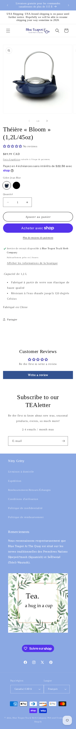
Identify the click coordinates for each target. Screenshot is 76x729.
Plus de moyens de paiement (38, 237)
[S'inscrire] (63, 441)
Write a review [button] (38, 375)
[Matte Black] (16, 185)
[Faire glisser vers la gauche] (29, 120)
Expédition (14, 480)
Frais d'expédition (11, 159)
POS (49, 718)
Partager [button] (12, 319)
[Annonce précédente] (7, 5)
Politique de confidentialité (25, 508)
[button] (8, 30)
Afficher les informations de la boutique (32, 263)
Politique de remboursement (26, 517)
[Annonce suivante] (68, 5)
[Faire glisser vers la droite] (47, 120)
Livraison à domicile (21, 471)
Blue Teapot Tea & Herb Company (30, 718)
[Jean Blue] (6, 185)
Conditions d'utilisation (23, 499)
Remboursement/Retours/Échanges (29, 489)
